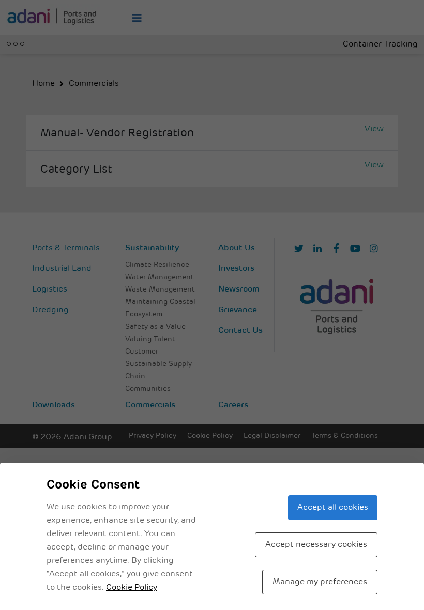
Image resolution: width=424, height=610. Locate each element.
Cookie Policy (131, 588)
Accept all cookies (332, 508)
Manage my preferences (319, 582)
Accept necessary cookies (316, 545)
